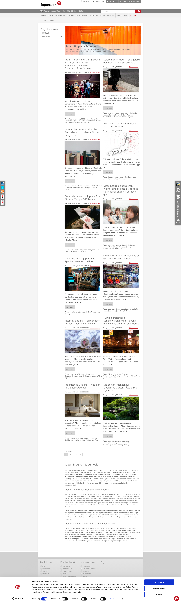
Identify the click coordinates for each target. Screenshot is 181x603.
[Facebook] (2, 183)
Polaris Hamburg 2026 (77, 119)
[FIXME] (178, 212)
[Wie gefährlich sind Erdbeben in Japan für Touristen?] (122, 144)
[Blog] (2, 202)
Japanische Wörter (109, 247)
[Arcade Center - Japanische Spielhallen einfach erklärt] (83, 279)
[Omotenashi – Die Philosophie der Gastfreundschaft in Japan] (122, 276)
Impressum (45, 573)
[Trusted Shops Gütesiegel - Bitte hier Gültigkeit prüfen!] (41, 10)
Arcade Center (96, 312)
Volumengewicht (67, 568)
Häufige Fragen (67, 571)
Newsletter (85, 571)
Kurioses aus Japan (123, 247)
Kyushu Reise (122, 376)
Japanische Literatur (76, 186)
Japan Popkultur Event (82, 121)
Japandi (86, 438)
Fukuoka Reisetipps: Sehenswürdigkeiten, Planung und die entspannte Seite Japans (121, 320)
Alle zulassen (159, 582)
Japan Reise (82, 252)
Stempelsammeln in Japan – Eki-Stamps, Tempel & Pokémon (82, 198)
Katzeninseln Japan (71, 376)
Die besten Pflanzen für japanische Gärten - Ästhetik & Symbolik (120, 387)
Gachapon (68, 314)
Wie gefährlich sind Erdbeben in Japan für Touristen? (120, 125)
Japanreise (123, 177)
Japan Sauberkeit (109, 311)
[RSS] (2, 191)
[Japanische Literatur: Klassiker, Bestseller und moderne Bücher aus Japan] (83, 153)
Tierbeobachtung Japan (86, 374)
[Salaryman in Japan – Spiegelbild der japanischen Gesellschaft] (122, 80)
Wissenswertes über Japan (112, 249)
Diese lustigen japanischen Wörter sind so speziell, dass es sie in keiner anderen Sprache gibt (120, 190)
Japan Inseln (73, 374)
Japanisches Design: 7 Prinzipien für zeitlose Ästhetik (82, 386)
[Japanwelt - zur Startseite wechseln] (50, 4)
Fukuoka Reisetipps (114, 374)
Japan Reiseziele (84, 376)
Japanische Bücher (90, 186)
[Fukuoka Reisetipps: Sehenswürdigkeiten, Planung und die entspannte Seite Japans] (122, 341)
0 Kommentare (95, 72)
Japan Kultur (73, 250)
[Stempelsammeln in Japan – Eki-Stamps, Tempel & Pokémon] (83, 217)
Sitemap (84, 576)
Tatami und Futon (93, 440)
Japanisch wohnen (79, 440)
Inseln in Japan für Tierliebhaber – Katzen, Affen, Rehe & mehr (83, 322)
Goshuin (74, 252)
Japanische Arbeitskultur (129, 113)
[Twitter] (2, 187)
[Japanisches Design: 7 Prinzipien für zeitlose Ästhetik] (83, 405)
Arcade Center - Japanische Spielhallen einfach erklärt (80, 260)
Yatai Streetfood (133, 376)
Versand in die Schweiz (69, 576)
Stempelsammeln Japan (87, 250)
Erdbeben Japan (113, 177)
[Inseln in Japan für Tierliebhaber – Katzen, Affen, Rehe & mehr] (83, 341)
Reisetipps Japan (121, 179)
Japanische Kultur (78, 188)
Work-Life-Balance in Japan (124, 117)
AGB (43, 566)
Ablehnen (159, 594)
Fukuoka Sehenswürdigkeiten (115, 375)
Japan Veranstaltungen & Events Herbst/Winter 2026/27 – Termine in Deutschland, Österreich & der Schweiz (82, 64)
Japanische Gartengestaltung (119, 445)
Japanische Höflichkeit (123, 311)
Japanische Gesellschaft (111, 115)
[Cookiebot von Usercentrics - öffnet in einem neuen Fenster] (18, 598)
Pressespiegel (86, 566)
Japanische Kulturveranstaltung (80, 122)
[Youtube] (2, 197)
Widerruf (45, 571)
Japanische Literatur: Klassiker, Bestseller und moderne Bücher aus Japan (82, 132)
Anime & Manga (78, 314)
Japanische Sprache (115, 245)
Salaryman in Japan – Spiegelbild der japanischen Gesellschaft (121, 61)
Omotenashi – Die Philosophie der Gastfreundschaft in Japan (121, 257)
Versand (64, 573)
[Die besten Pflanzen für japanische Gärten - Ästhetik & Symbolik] (122, 408)
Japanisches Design (76, 438)
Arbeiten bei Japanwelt (89, 568)
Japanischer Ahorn (121, 443)
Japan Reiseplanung (110, 378)
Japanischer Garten (114, 441)
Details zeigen (115, 599)
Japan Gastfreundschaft (128, 309)
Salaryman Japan (114, 113)
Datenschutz (46, 568)
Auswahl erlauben (159, 588)
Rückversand (66, 566)
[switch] (65, 598)
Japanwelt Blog (86, 573)
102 (76, 454)
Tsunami (111, 179)
